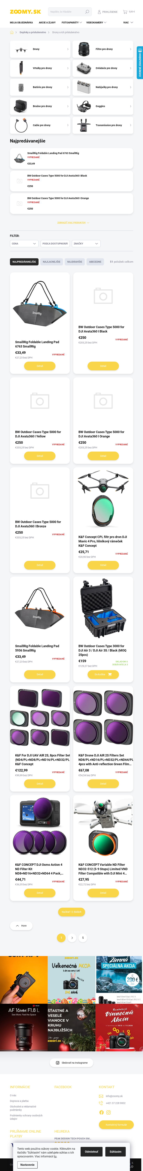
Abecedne (95, 261)
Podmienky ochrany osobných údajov (26, 1117)
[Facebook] (101, 1112)
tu (55, 1156)
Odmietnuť (91, 1151)
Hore (24, 925)
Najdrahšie (74, 261)
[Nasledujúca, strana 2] (72, 938)
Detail (40, 366)
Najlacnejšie (51, 261)
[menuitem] (22, 22)
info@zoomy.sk (114, 1096)
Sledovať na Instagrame (75, 1062)
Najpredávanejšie (24, 261)
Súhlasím (115, 1151)
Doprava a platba (19, 1101)
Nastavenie (27, 1164)
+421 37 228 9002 (116, 1103)
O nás (13, 1095)
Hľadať (87, 11)
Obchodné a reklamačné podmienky (23, 1108)
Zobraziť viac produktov (71, 222)
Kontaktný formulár (116, 1124)
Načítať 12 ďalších (71, 911)
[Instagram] (108, 1112)
